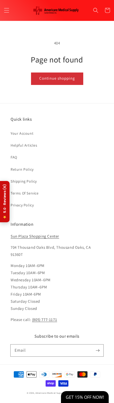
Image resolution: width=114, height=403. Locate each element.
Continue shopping (57, 78)
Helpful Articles (24, 145)
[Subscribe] (97, 350)
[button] (6, 10)
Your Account (22, 133)
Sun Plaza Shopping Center (35, 236)
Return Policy (22, 169)
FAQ (14, 157)
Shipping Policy (24, 181)
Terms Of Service (25, 193)
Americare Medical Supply (50, 392)
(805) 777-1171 (44, 319)
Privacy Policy (22, 205)
